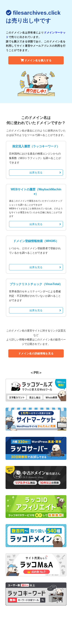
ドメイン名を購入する (38, 60)
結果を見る (36, 172)
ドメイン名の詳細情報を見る (36, 353)
